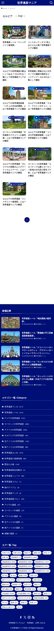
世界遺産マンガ (13, 406)
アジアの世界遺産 (14, 418)
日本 (37, 580)
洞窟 (33, 575)
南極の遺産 (10, 533)
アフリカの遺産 (12, 516)
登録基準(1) (30, 557)
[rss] (33, 617)
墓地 (47, 593)
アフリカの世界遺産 (15, 429)
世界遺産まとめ (13, 452)
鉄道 (5, 557)
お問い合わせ (40, 623)
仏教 (42, 589)
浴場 (24, 602)
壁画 (37, 593)
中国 (6, 552)
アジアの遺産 (12, 504)
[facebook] (20, 617)
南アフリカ (8, 580)
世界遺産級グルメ (14, 498)
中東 (17, 552)
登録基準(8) (9, 571)
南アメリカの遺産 (13, 527)
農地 (5, 584)
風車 (19, 589)
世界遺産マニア (27, 2)
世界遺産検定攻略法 (14, 469)
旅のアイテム (11, 487)
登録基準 (16, 557)
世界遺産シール (13, 412)
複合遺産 (30, 589)
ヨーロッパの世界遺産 (16, 423)
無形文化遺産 (41, 598)
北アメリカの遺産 (13, 521)
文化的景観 (24, 593)
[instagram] (29, 617)
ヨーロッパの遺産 (14, 510)
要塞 (14, 602)
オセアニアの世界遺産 (16, 435)
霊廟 (33, 602)
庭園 (37, 552)
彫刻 (27, 552)
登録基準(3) (25, 562)
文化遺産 (8, 593)
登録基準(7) (41, 566)
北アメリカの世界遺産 (16, 441)
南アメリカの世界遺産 (16, 447)
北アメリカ (8, 598)
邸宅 (47, 552)
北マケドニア (24, 598)
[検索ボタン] (51, 3)
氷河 (27, 584)
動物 (23, 575)
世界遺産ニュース (14, 475)
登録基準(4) (42, 562)
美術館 (16, 584)
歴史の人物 (11, 464)
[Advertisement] (27, 263)
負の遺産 (7, 589)
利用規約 (30, 623)
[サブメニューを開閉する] (50, 418)
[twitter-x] (25, 617)
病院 (37, 584)
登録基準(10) (42, 571)
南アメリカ (23, 580)
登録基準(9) (25, 571)
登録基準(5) (9, 566)
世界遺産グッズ (12, 493)
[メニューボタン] (3, 3)
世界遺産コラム (12, 481)
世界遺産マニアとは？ (17, 623)
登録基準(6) (25, 566)
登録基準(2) (9, 562)
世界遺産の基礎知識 (15, 458)
